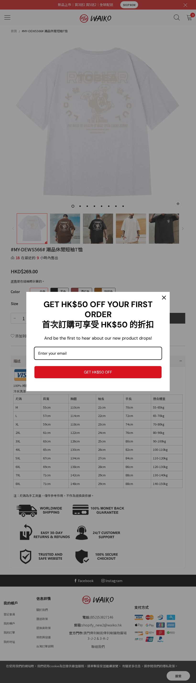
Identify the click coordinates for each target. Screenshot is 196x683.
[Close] (164, 297)
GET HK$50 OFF (98, 372)
